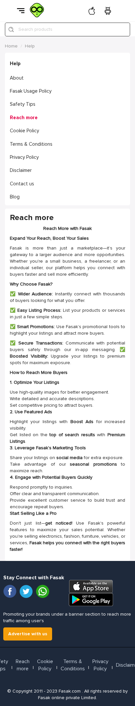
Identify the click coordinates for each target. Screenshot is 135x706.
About (17, 78)
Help (30, 46)
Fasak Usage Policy (30, 91)
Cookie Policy (24, 131)
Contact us (22, 184)
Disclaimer (21, 170)
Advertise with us (27, 634)
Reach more (24, 118)
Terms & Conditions (31, 144)
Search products (35, 29)
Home (11, 46)
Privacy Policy (24, 157)
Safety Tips (22, 104)
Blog (15, 197)
